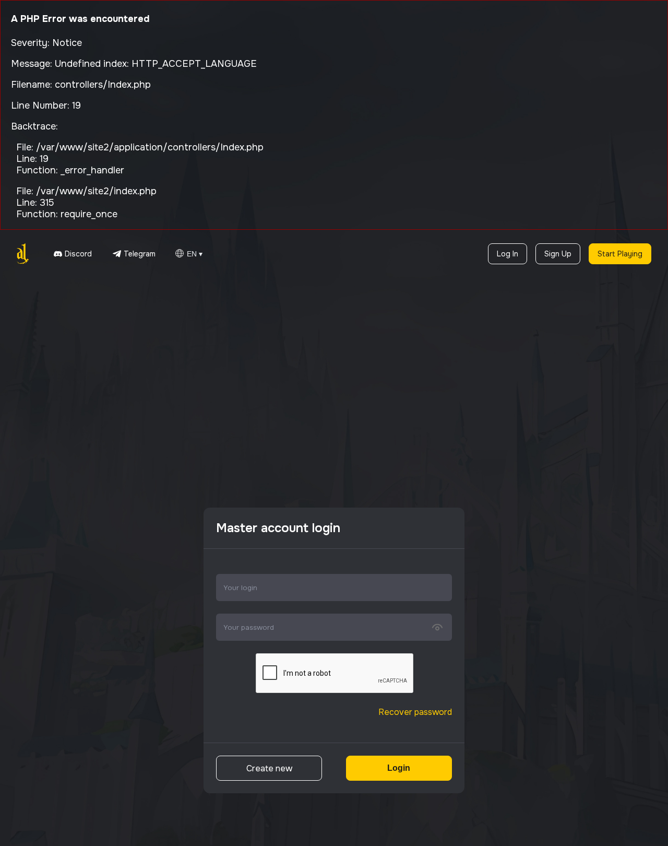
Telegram (140, 253)
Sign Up (557, 253)
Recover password (415, 712)
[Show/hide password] (437, 627)
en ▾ (194, 254)
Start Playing (620, 253)
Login (398, 767)
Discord (78, 253)
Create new (269, 768)
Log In (507, 253)
